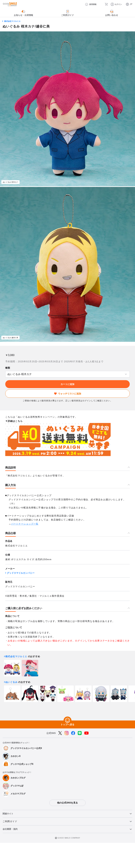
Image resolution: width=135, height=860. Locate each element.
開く (6, 374)
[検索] (100, 4)
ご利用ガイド (10, 821)
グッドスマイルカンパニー (21, 573)
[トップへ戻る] (67, 720)
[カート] (106, 4)
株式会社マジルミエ (12, 21)
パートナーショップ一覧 (24, 523)
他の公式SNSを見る (67, 802)
